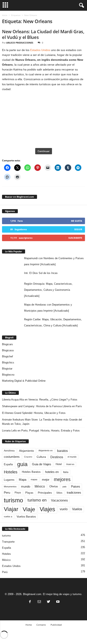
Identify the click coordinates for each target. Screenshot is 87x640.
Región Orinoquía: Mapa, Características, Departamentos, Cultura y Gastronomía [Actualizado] (48, 289)
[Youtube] (57, 602)
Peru (7, 492)
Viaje (29, 509)
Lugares (9, 479)
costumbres (12, 456)
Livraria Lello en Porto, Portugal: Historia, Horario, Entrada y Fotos (41, 430)
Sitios (59, 492)
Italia (65, 472)
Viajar (11, 509)
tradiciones (74, 492)
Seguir (78, 229)
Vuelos (77, 509)
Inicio (4, 15)
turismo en (37, 500)
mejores (62, 479)
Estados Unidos (40, 50)
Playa (18, 492)
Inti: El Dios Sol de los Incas (41, 273)
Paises (75, 486)
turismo (13, 500)
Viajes (47, 509)
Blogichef (7, 356)
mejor (45, 479)
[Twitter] (48, 602)
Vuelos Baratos (26, 516)
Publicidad (56, 624)
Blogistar (7, 368)
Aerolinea (9, 450)
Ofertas (53, 486)
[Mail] (39, 602)
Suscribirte (75, 237)
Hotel (59, 464)
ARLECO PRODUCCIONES (19, 42)
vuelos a (8, 516)
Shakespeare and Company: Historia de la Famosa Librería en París (42, 406)
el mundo (72, 457)
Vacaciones (59, 500)
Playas (29, 492)
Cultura (41, 456)
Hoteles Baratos (31, 471)
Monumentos (10, 486)
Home (28, 624)
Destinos (56, 457)
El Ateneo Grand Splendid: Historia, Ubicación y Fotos (34, 412)
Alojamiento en (45, 450)
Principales (45, 492)
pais (65, 486)
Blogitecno (8, 374)
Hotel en (70, 464)
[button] (80, 5)
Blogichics (8, 362)
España (8, 464)
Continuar (44, 151)
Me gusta (76, 220)
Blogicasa (8, 350)
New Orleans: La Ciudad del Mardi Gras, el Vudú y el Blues (43, 34)
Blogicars (7, 344)
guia (22, 464)
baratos (62, 451)
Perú (4, 572)
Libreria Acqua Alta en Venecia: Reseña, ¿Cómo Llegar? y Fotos (39, 399)
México (40, 486)
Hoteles (10, 472)
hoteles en (52, 472)
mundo (25, 486)
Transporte (8, 541)
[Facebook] (30, 602)
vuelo (64, 509)
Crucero (28, 457)
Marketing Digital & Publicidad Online (24, 380)
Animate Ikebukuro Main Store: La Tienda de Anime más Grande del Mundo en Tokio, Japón (42, 421)
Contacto (41, 624)
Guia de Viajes (41, 464)
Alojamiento (26, 450)
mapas (34, 479)
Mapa (22, 479)
